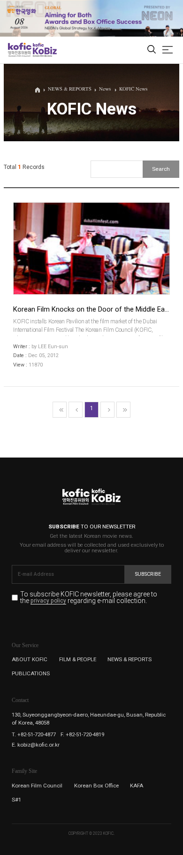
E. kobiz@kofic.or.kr (36, 744)
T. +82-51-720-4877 (34, 734)
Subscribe (148, 574)
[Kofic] (19, 50)
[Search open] (152, 50)
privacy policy (48, 601)
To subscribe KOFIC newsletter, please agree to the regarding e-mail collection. (88, 597)
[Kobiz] (44, 50)
